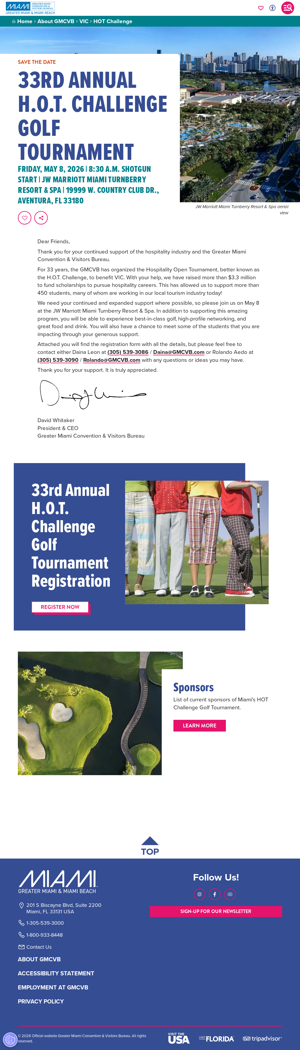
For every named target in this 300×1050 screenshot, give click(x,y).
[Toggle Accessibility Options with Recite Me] (272, 7)
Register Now (60, 607)
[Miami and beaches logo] (63, 881)
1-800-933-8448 (44, 935)
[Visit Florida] (216, 1038)
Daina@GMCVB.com (178, 352)
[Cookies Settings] (10, 1039)
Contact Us (39, 947)
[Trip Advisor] (262, 1038)
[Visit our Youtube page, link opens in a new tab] (230, 894)
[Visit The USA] (179, 1038)
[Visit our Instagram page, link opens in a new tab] (199, 894)
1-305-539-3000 (45, 923)
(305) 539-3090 (58, 360)
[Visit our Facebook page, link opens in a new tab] (215, 894)
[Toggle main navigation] (287, 7)
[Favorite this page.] (24, 218)
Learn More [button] (200, 725)
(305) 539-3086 (128, 352)
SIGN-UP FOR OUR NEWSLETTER (215, 911)
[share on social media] (41, 218)
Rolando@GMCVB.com (111, 360)
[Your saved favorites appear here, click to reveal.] (261, 7)
